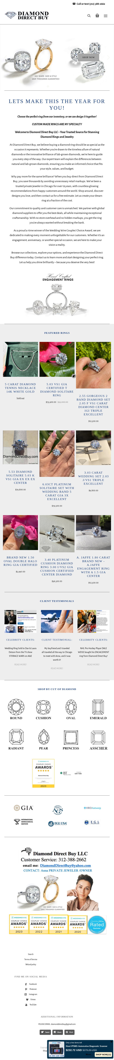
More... (89, 1054)
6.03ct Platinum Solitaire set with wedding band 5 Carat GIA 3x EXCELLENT (57, 492)
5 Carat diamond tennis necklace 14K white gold (20, 388)
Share (59, 1032)
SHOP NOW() (103, 1054)
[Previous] (6, 57)
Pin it (71, 1032)
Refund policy (31, 964)
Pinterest (33, 989)
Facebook (33, 984)
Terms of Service (30, 959)
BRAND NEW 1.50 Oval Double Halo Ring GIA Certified (20, 561)
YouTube (33, 1005)
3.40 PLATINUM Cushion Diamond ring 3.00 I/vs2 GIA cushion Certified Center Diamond (57, 567)
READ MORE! (20, 664)
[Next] (108, 57)
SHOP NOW (88, 57)
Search (30, 954)
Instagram (33, 994)
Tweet (47, 1032)
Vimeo (33, 1000)
